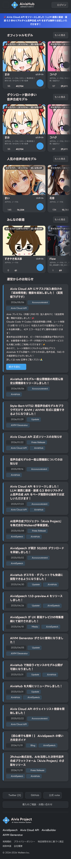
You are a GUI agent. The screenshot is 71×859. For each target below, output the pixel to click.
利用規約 (7, 841)
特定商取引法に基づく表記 (51, 841)
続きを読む (14, 367)
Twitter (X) (14, 795)
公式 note (54, 795)
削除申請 (7, 846)
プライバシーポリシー (24, 841)
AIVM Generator (13, 835)
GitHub (35, 795)
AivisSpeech (10, 830)
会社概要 (18, 846)
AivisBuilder (49, 830)
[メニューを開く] (6, 5)
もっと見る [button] (60, 35)
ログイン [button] (61, 5)
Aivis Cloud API (29, 830)
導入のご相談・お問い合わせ (37, 804)
